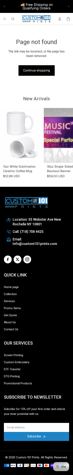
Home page (11, 287)
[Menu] (4, 18)
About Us (10, 322)
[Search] (13, 18)
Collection (10, 294)
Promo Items (12, 308)
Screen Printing (13, 355)
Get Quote (10, 315)
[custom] (8, 259)
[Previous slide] (4, 6)
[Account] (59, 18)
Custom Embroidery (16, 362)
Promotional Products (18, 383)
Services (9, 301)
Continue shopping (36, 70)
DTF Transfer (12, 369)
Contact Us (11, 329)
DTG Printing (12, 376)
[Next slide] (68, 6)
